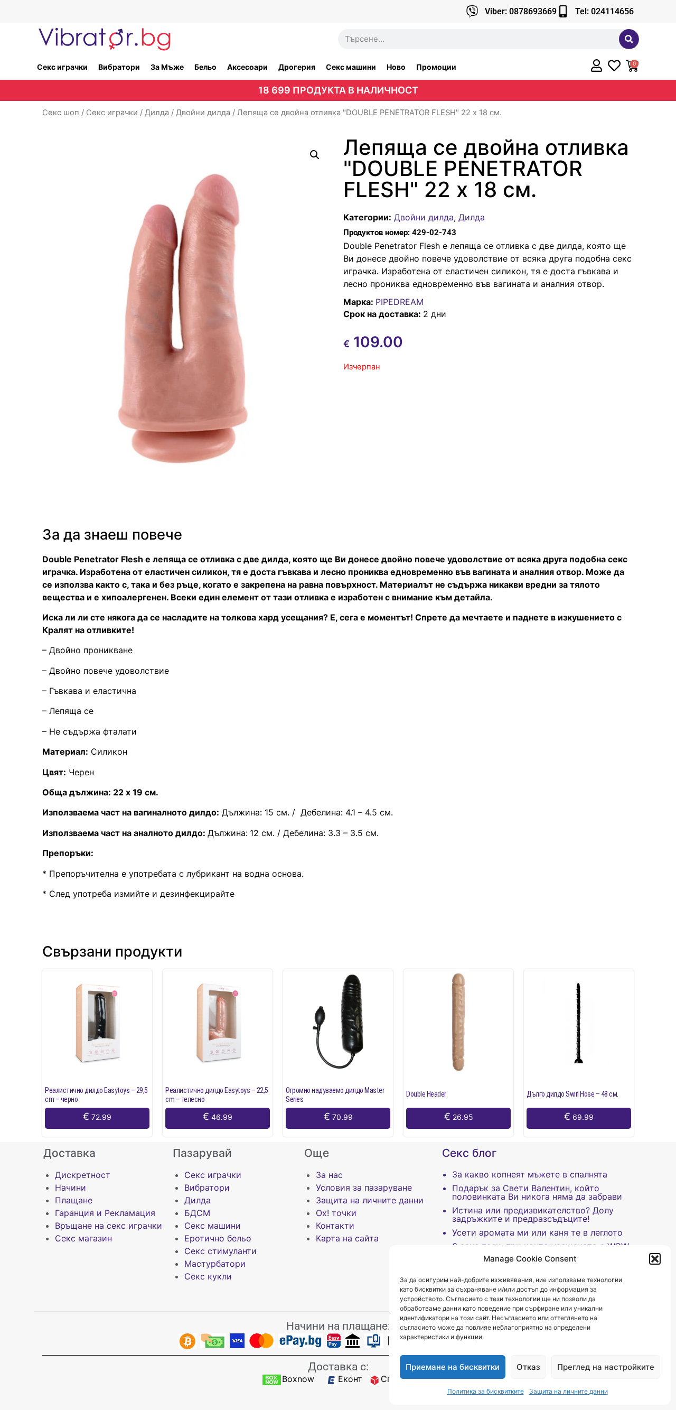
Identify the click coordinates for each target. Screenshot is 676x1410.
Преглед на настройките (605, 1367)
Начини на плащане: (338, 1326)
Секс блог (469, 1152)
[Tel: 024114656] (563, 11)
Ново (396, 66)
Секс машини (351, 66)
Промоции (436, 66)
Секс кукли (208, 1276)
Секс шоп (60, 112)
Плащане (73, 1200)
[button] (655, 1259)
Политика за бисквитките (485, 1391)
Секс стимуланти (220, 1251)
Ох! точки (336, 1213)
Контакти (335, 1225)
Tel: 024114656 (604, 11)
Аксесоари (247, 66)
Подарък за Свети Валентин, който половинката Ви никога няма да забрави (537, 1192)
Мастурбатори (215, 1263)
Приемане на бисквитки (453, 1367)
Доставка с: (338, 1366)
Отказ (528, 1367)
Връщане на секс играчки (108, 1225)
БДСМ (197, 1213)
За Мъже (167, 66)
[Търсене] (629, 39)
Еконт (350, 1379)
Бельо (205, 66)
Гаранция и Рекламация (105, 1213)
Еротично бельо (217, 1238)
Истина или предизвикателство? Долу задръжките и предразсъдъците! (533, 1214)
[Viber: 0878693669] (472, 11)
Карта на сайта (347, 1238)
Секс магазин (83, 1238)
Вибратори (119, 66)
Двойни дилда (203, 112)
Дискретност (82, 1175)
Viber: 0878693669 (521, 11)
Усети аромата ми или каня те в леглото (537, 1232)
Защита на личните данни (568, 1391)
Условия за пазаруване (364, 1187)
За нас (329, 1175)
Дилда (157, 112)
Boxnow (298, 1379)
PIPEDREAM (399, 301)
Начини (70, 1187)
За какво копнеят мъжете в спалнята (529, 1174)
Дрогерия (296, 66)
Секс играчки (62, 66)
